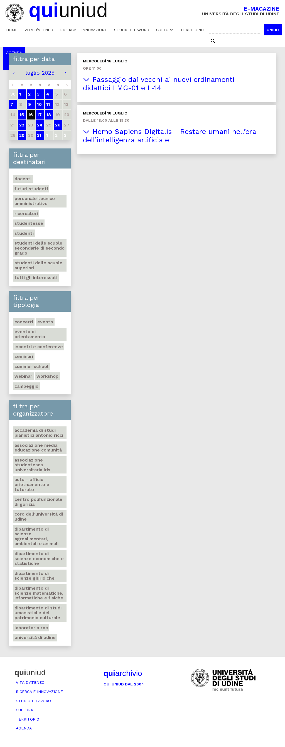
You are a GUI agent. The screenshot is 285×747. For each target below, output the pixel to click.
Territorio (192, 30)
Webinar (23, 376)
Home (12, 30)
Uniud (273, 30)
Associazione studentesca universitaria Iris (32, 464)
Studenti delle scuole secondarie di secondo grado (39, 247)
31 (39, 135)
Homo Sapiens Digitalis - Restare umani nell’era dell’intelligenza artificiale (169, 136)
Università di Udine (35, 637)
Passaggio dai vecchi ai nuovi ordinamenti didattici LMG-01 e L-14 (158, 83)
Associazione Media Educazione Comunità (38, 448)
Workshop (47, 376)
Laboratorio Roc (31, 627)
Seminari (23, 356)
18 (48, 114)
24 (40, 125)
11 (48, 104)
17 (39, 114)
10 (39, 104)
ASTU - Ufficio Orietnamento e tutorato (31, 484)
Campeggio (26, 386)
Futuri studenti (31, 188)
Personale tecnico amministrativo (34, 201)
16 (30, 114)
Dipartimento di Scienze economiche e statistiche (39, 558)
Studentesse (28, 223)
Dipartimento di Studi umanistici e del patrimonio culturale (38, 612)
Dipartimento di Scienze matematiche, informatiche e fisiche (38, 592)
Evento (45, 321)
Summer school (31, 366)
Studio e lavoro (131, 30)
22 (21, 125)
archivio (123, 673)
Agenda (24, 728)
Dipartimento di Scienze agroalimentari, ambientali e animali (36, 536)
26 (57, 125)
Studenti (24, 233)
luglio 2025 (40, 72)
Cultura (164, 30)
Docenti (22, 178)
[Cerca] (213, 41)
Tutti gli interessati (35, 277)
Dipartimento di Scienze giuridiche (34, 576)
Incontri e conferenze (38, 346)
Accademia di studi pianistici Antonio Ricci (38, 433)
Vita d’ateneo (38, 30)
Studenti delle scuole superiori (38, 265)
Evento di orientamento (29, 334)
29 (21, 135)
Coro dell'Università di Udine (38, 516)
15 (21, 114)
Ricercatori (26, 213)
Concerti (23, 321)
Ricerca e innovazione (83, 30)
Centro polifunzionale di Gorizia (38, 502)
